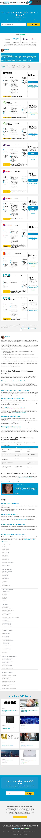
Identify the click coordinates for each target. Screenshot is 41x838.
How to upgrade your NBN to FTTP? (7, 608)
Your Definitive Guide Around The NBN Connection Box (10, 617)
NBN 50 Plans (4, 594)
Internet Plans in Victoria (6, 662)
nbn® (11, 2)
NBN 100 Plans (4, 595)
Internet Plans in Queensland (6, 659)
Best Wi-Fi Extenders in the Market (7, 677)
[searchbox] (14, 24)
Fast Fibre (16, 123)
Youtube (25, 834)
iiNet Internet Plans (5, 575)
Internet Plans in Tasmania (6, 666)
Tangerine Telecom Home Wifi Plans (7, 640)
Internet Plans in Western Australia (7, 661)
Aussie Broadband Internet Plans (7, 571)
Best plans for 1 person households (7, 562)
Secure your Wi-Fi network (6, 687)
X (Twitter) (21, 834)
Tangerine (21, 422)
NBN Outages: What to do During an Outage (9, 616)
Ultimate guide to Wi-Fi (5, 685)
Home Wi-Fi (24, 17)
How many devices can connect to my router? (9, 688)
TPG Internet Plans (5, 581)
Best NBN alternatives (5, 549)
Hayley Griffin (6, 50)
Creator (16, 198)
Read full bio (17, 493)
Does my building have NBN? (6, 623)
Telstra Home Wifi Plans (6, 642)
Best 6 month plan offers (6, 565)
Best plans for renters (5, 559)
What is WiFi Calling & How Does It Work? (8, 684)
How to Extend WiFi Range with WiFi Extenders (9, 681)
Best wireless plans (5, 553)
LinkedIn (18, 834)
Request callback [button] (16, 42)
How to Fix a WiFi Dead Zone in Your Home (8, 682)
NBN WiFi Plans (4, 652)
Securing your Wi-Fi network (7, 760)
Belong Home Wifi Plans (6, 633)
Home (14, 17)
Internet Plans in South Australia (7, 665)
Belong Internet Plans (5, 572)
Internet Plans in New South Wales (7, 658)
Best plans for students (5, 558)
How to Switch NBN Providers (6, 611)
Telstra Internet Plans (5, 579)
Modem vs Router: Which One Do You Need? (9, 675)
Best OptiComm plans (5, 556)
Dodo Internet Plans (5, 574)
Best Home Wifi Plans (5, 650)
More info (33, 87)
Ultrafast (16, 144)
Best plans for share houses (6, 561)
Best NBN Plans (4, 546)
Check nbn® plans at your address (11, 482)
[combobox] (13, 24)
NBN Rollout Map (5, 607)
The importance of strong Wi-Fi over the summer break (29, 711)
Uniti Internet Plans (5, 584)
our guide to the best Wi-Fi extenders (19, 412)
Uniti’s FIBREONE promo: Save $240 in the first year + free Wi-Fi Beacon (10, 744)
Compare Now (33, 24)
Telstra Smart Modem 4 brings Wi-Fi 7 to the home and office (10, 728)
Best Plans (21, 2)
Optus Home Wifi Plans (5, 637)
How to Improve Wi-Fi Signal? (6, 679)
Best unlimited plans (5, 548)
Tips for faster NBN (5, 620)
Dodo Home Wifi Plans (5, 634)
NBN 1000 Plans (4, 600)
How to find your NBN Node (6, 624)
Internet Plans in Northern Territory (7, 668)
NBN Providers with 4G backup (7, 626)
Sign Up (32, 82)
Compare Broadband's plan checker (25, 477)
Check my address (20, 817)
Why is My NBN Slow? (5, 614)
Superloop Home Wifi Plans (6, 639)
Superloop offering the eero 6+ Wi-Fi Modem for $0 (28, 761)
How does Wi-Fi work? (5, 678)
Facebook (14, 834)
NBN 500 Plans (4, 598)
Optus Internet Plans (5, 578)
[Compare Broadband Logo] (15, 829)
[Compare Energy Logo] (25, 829)
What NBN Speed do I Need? (6, 613)
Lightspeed (17, 225)
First (21, 328)
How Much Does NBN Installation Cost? (8, 610)
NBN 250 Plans (4, 597)
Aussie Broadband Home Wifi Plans (7, 632)
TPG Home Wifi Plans (5, 643)
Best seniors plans (5, 555)
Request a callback (33, 85)
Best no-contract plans (5, 552)
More (2, 766)
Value (15, 73)
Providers (15, 2)
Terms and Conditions (27, 831)
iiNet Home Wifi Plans (5, 636)
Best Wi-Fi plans (4, 674)
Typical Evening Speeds (5, 591)
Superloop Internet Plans (6, 585)
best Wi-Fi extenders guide (20, 519)
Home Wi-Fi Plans (18, 17)
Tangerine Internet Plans (6, 582)
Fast (15, 102)
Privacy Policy (34, 831)
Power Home (17, 171)
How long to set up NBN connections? (8, 621)
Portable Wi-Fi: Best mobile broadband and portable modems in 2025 (28, 744)
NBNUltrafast (17, 253)
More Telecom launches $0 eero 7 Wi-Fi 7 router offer (10, 711)
